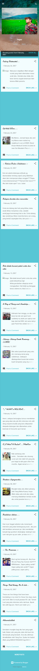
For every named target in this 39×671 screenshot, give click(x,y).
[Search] (36, 4)
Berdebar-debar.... (11, 514)
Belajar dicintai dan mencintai (15, 198)
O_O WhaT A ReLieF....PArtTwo (16, 444)
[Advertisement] (19, 108)
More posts (19, 654)
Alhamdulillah (9, 620)
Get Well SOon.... (10, 128)
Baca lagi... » (31, 88)
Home (15, 44)
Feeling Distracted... (11, 61)
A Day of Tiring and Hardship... (16, 304)
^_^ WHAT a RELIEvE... (14, 409)
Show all (32, 53)
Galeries (24, 667)
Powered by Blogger (21, 663)
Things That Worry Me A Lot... (16, 585)
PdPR (24, 44)
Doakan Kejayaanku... (13, 479)
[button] (35, 61)
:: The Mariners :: (10, 549)
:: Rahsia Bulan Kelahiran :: (15, 163)
